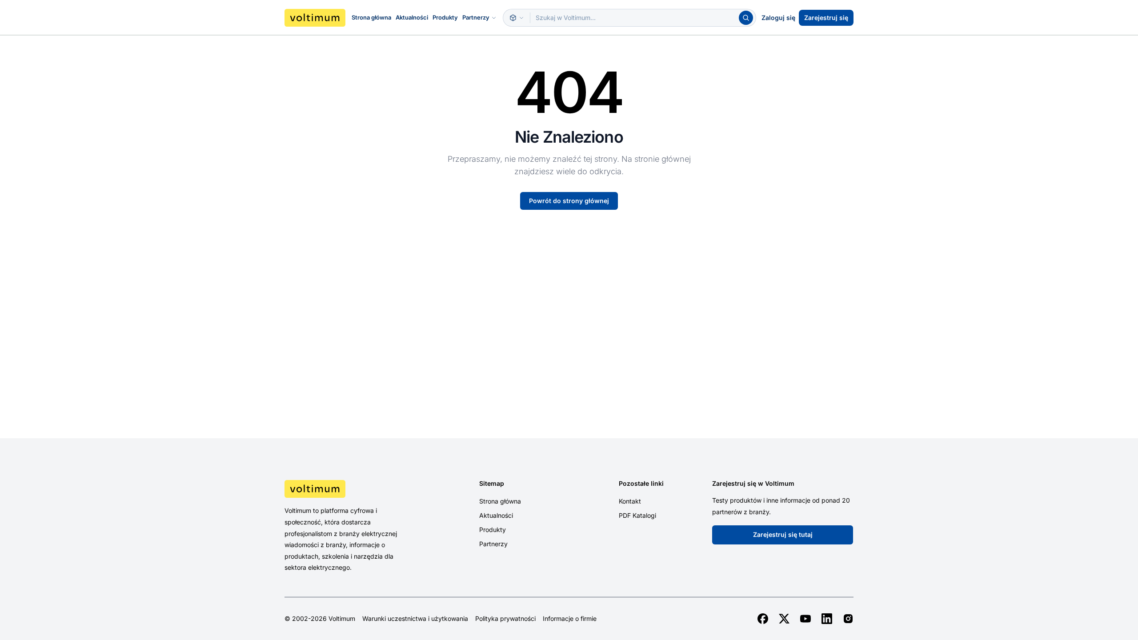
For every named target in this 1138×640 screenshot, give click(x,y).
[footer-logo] (351, 489)
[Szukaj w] (516, 18)
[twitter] (784, 618)
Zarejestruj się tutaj (783, 534)
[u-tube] (805, 618)
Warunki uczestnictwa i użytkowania (415, 618)
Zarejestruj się (826, 17)
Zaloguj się (778, 17)
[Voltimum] (314, 18)
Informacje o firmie (570, 618)
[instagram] (848, 618)
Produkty (445, 17)
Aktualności (412, 17)
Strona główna (371, 17)
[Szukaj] (746, 18)
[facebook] (762, 618)
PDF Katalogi (637, 515)
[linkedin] (826, 618)
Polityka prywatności (505, 618)
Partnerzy (475, 17)
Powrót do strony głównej (569, 200)
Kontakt (630, 501)
